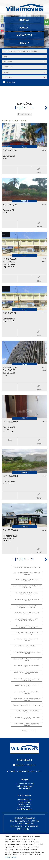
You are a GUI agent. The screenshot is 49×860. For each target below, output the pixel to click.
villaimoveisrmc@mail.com (25, 765)
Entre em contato (24, 799)
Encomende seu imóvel (25, 784)
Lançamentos (24, 35)
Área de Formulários (24, 809)
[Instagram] (2, 31)
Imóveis (23, 121)
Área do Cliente (24, 788)
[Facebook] (2, 25)
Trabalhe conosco (25, 804)
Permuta (24, 42)
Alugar (16, 121)
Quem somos (24, 802)
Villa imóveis (6, 121)
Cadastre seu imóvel (24, 786)
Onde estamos (24, 806)
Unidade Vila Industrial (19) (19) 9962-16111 (25, 771)
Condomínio (10, 82)
